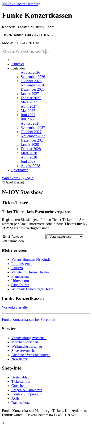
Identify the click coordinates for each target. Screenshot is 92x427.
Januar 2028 (30, 144)
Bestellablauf (21, 377)
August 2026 (30, 72)
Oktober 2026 (31, 81)
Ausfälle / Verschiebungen (30, 355)
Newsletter (19, 359)
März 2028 (29, 153)
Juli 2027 (27, 119)
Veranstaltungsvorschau (28, 338)
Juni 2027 (28, 115)
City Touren (20, 285)
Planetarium (20, 276)
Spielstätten (19, 170)
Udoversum (20, 281)
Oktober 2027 (31, 132)
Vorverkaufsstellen (15, 307)
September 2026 (33, 77)
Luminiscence (21, 264)
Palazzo (17, 268)
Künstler (17, 64)
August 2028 (30, 166)
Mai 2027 (28, 111)
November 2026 (33, 85)
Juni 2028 (28, 161)
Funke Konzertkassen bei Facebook (28, 319)
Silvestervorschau (24, 351)
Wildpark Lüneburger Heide (32, 289)
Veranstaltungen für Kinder (31, 259)
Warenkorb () (13, 178)
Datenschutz (20, 403)
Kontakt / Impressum (26, 394)
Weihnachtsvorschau (26, 346)
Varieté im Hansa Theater (30, 272)
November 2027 (33, 136)
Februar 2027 (31, 98)
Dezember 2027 (33, 140)
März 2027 (29, 102)
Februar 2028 (31, 149)
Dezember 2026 (33, 89)
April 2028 (29, 157)
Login (29, 178)
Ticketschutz (20, 381)
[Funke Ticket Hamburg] (21, 4)
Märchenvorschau (24, 342)
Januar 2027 (30, 94)
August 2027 (30, 123)
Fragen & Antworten (26, 390)
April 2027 (29, 106)
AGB (15, 398)
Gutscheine (19, 386)
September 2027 (33, 128)
